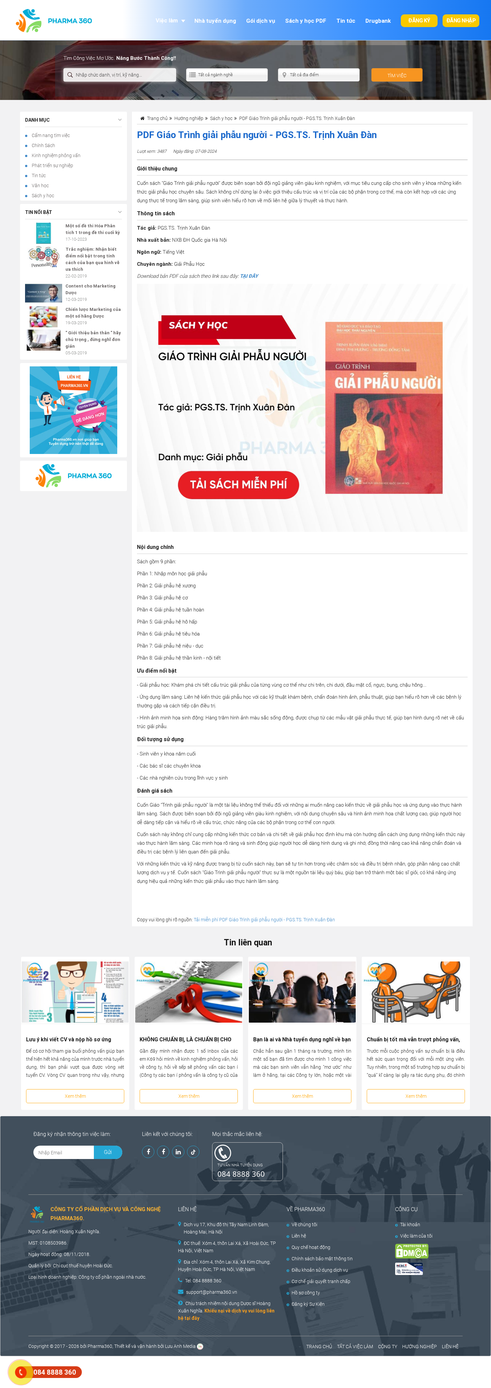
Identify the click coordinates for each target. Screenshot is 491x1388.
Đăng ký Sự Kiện (308, 1304)
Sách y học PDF (305, 20)
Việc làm (167, 20)
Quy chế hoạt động (311, 1247)
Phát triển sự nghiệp (52, 165)
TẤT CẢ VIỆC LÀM (355, 1346)
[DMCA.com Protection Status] (423, 1251)
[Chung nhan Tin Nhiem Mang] (423, 1269)
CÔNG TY (387, 1346)
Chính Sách (43, 145)
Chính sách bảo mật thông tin (322, 1258)
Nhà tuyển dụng (215, 20)
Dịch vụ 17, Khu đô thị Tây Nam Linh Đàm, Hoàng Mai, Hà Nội (226, 1228)
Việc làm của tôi (416, 1236)
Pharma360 (100, 1346)
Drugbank (378, 20)
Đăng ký (419, 20)
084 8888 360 (241, 1173)
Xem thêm (75, 1096)
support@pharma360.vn (211, 1292)
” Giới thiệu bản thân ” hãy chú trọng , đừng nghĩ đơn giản (93, 339)
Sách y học (42, 195)
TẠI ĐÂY (249, 276)
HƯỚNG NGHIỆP (419, 1346)
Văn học (40, 185)
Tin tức (345, 20)
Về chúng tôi (304, 1224)
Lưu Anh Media (180, 1346)
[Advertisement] (121, 1371)
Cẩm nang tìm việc (50, 135)
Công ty (86, 1277)
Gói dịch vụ (260, 20)
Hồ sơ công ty (306, 1292)
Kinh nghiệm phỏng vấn (55, 155)
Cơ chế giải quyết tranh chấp (321, 1281)
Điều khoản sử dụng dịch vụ (320, 1270)
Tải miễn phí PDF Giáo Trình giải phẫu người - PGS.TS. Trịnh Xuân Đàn (264, 919)
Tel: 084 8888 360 (203, 1280)
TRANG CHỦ (319, 1346)
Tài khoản (410, 1224)
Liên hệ (299, 1236)
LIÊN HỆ (450, 1346)
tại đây (191, 1318)
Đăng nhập (461, 20)
